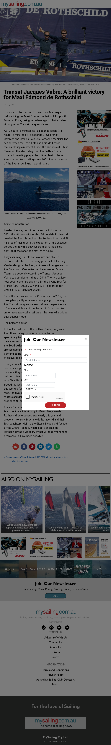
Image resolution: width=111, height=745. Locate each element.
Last (26, 379)
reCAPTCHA (30, 389)
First (26, 370)
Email (27, 354)
